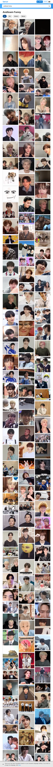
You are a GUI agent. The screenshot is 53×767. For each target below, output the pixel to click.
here (19, 765)
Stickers (16, 16)
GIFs (10, 16)
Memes (23, 16)
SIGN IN (45, 1)
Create (40, 1)
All (4, 16)
